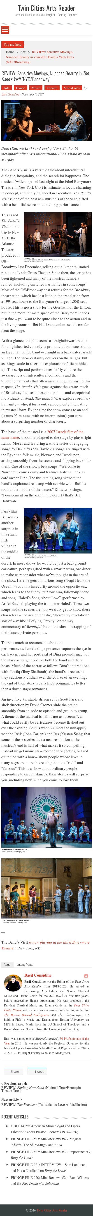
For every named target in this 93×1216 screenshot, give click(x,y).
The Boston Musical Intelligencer (26, 1015)
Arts (23, 51)
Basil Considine (10, 94)
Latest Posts (25, 964)
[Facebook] (86, 976)
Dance (20, 88)
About (7, 964)
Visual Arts (72, 88)
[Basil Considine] (13, 983)
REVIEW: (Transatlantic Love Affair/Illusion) (44, 1105)
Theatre (52, 88)
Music (36, 88)
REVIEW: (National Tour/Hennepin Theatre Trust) (41, 1089)
